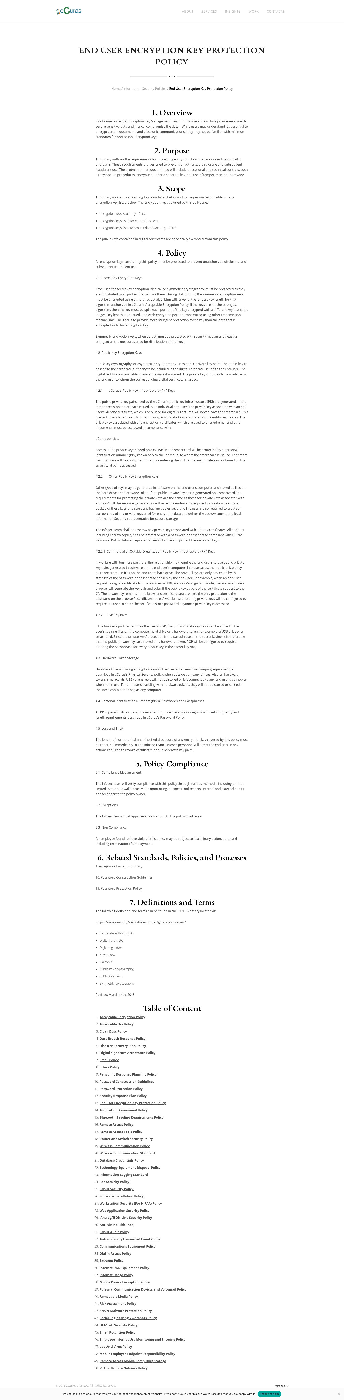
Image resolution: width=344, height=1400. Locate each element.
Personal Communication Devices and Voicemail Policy (143, 1289)
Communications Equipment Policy (127, 1246)
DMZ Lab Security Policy (118, 1325)
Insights (233, 11)
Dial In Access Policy (115, 1253)
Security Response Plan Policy (123, 1096)
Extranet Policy (111, 1260)
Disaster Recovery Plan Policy (123, 1046)
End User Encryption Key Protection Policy (133, 1103)
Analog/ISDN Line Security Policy (126, 1217)
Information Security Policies (144, 88)
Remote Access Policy (116, 1124)
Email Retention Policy (117, 1332)
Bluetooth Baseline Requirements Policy (131, 1117)
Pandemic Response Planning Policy (128, 1074)
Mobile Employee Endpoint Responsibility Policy (137, 1354)
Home (116, 88)
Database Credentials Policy (122, 1160)
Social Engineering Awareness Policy (128, 1318)
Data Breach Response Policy (122, 1038)
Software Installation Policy (122, 1196)
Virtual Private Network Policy (124, 1368)
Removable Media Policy (119, 1296)
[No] (339, 1394)
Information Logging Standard (124, 1175)
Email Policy (109, 1060)
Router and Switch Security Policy (126, 1139)
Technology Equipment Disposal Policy (130, 1167)
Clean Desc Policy (113, 1031)
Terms (280, 1386)
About (188, 11)
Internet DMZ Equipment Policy (124, 1268)
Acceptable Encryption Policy (167, 304)
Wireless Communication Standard (127, 1153)
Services (209, 11)
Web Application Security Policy (124, 1210)
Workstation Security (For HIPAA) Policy (131, 1203)
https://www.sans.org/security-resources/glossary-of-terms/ (141, 922)
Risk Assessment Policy (118, 1303)
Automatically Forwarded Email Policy (130, 1239)
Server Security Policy (117, 1189)
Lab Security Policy (114, 1182)
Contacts (275, 11)
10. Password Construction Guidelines (124, 877)
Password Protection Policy (121, 1089)
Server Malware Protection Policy (126, 1311)
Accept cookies (270, 1393)
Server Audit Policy (114, 1232)
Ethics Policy (109, 1067)
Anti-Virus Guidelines (116, 1225)
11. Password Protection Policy (119, 888)
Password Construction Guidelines (127, 1081)
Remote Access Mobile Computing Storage (133, 1361)
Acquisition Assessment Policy (124, 1110)
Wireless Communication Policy (125, 1146)
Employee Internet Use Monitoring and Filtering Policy (142, 1339)
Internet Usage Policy (116, 1275)
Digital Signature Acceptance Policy (127, 1053)
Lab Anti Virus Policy (116, 1346)
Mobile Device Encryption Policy (125, 1282)
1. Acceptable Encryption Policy (119, 866)
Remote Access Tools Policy (121, 1132)
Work (254, 11)
